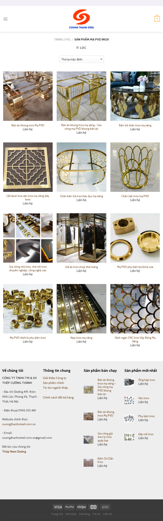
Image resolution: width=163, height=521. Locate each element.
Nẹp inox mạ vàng (81, 337)
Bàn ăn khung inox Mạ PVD (27, 125)
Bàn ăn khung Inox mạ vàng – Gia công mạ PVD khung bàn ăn (81, 126)
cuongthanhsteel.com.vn (19, 424)
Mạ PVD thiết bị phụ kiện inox (28, 337)
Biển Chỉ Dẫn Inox (105, 460)
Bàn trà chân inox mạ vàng (135, 125)
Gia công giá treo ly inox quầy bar (105, 437)
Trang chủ (62, 39)
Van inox (143, 398)
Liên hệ (107, 514)
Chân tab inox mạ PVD (135, 196)
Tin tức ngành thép (55, 388)
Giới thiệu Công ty (54, 378)
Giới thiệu (71, 514)
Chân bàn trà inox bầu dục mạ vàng (81, 196)
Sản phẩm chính (53, 383)
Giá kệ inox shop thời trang (81, 267)
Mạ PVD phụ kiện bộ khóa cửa (135, 267)
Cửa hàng (84, 514)
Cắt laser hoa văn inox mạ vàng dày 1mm (27, 197)
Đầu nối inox (145, 434)
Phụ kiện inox (146, 416)
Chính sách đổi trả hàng (58, 397)
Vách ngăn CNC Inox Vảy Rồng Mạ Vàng (135, 339)
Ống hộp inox (146, 380)
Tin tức (96, 514)
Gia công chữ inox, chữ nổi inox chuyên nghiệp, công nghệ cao (28, 268)
